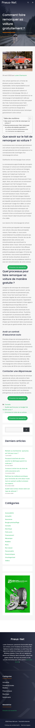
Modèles (8, 541)
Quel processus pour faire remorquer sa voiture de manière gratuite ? (17, 126)
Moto (7, 545)
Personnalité (9, 551)
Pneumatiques (10, 554)
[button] (28, 2)
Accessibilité (9, 513)
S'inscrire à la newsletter (17, 267)
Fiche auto (8, 532)
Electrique (8, 529)
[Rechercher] (26, 429)
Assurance (8, 519)
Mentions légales (25, 725)
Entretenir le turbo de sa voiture (16, 412)
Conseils (8, 404)
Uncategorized (10, 557)
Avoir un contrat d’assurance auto (18, 129)
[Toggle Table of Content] (29, 118)
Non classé (8, 548)
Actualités (6, 682)
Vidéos (7, 560)
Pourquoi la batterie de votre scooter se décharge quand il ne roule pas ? (16, 461)
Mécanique (8, 538)
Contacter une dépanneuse (16, 131)
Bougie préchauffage (12, 522)
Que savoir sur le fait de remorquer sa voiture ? (17, 122)
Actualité (8, 516)
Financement (9, 535)
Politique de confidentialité (12, 725)
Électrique (6, 694)
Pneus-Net (9, 2)
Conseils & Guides (8, 685)
